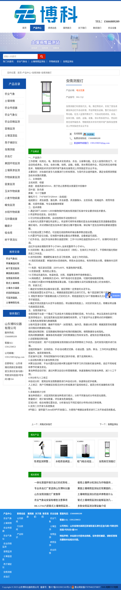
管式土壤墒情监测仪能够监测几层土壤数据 (97, 500)
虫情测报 (36, 72)
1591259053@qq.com (99, 143)
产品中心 (37, 28)
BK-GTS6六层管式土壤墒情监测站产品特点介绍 (53, 506)
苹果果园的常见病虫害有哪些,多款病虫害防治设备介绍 (15, 263)
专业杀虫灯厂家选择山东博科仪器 (52, 488)
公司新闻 (19, 520)
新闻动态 (52, 28)
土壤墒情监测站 (38, 61)
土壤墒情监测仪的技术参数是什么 (95, 494)
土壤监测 (52, 528)
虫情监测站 (68, 61)
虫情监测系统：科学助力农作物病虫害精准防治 (15, 278)
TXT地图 (114, 587)
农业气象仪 (7, 537)
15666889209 (94, 138)
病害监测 (52, 543)
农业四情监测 (7, 545)
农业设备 (112, 28)
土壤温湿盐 (7, 557)
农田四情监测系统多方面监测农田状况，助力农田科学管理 (15, 293)
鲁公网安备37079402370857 (87, 587)
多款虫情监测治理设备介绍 (92, 506)
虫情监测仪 (113, 424)
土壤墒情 (7, 523)
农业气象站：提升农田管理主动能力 (15, 258)
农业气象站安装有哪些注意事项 (50, 500)
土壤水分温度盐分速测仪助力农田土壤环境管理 (15, 288)
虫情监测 (52, 535)
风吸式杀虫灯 (46, 424)
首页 (24, 28)
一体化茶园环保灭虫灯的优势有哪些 (53, 482)
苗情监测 (7, 551)
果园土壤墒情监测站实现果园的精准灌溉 (97, 488)
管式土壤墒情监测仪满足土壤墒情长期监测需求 (15, 283)
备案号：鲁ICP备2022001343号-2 (55, 587)
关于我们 (82, 28)
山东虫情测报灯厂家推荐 (47, 494)
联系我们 (97, 28)
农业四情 (52, 551)
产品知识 (19, 535)
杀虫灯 (6, 576)
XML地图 (105, 587)
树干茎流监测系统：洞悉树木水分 (15, 268)
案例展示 (67, 28)
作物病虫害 (54, 61)
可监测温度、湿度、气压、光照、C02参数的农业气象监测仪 (15, 298)
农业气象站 (22, 61)
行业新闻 (19, 528)
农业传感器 (7, 529)
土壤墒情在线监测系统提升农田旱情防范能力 (15, 302)
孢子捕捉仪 (7, 565)
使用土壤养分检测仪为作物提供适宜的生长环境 (97, 482)
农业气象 (7, 518)
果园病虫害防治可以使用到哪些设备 (15, 273)
